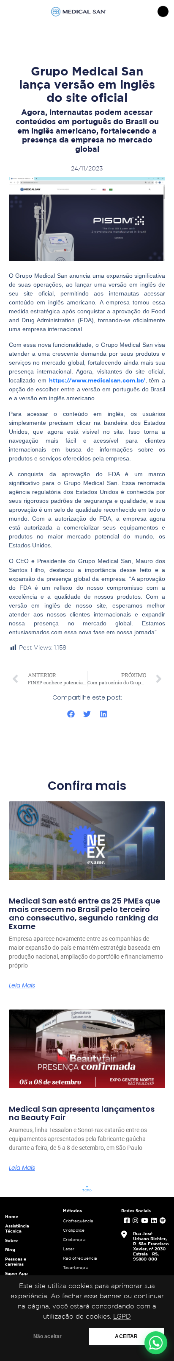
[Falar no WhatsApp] (155, 1342)
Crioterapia (74, 1239)
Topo (87, 1188)
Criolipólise (73, 1230)
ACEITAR (126, 1336)
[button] (71, 714)
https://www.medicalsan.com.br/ (97, 380)
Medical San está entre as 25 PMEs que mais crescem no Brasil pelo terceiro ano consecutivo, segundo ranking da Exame (84, 913)
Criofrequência (78, 1221)
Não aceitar (47, 1336)
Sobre (11, 1240)
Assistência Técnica (17, 1228)
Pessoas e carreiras (15, 1261)
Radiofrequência (80, 1258)
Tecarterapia (76, 1267)
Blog (10, 1249)
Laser (68, 1249)
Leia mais (22, 985)
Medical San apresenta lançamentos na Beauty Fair (82, 1113)
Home (11, 1216)
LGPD (122, 1316)
